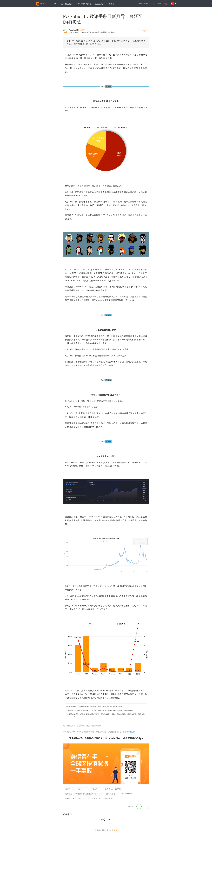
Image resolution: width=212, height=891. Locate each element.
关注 (145, 31)
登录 (159, 3)
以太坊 (81, 789)
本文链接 (131, 732)
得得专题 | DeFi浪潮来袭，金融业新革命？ (81, 794)
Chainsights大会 (83, 3)
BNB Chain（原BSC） (113, 789)
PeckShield (73, 30)
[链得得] (41, 6)
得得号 (111, 3)
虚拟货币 (93, 798)
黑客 (80, 798)
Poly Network (126, 794)
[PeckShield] (65, 31)
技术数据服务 (67, 3)
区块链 (94, 789)
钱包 (106, 798)
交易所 (67, 798)
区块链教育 (100, 3)
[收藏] (69, 806)
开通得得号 (143, 3)
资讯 (55, 3)
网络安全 (109, 794)
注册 (165, 3)
